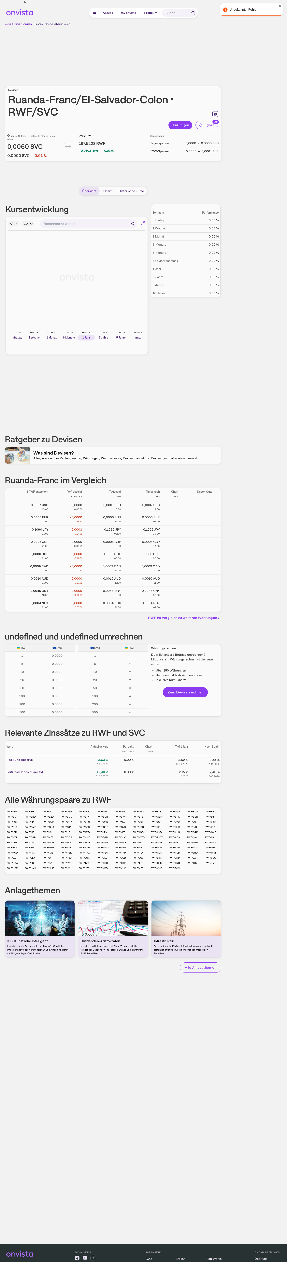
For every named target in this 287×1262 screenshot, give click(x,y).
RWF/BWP (120, 816)
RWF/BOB (102, 816)
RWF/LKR (156, 857)
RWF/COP (66, 837)
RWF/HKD (174, 827)
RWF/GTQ (84, 827)
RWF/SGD (120, 857)
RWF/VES (138, 868)
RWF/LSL (210, 837)
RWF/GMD (30, 827)
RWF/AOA (84, 811)
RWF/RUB (174, 852)
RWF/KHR (174, 832)
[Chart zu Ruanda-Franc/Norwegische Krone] (175, 604)
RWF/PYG (84, 852)
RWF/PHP (120, 852)
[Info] (14, 223)
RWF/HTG (138, 827)
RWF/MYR (102, 842)
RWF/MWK (85, 842)
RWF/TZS (84, 863)
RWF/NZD (120, 847)
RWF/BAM (102, 837)
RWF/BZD (48, 816)
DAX (149, 1259)
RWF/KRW (12, 863)
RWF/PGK (66, 852)
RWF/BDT (12, 816)
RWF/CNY (66, 821)
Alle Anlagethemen (200, 967)
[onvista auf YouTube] (85, 1259)
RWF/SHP (174, 857)
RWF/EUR (192, 821)
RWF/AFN (12, 811)
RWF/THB (102, 863)
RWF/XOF (12, 821)
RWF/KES (48, 837)
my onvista (128, 13)
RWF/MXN (210, 842)
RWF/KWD (139, 837)
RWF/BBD (30, 816)
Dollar (180, 1259)
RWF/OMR (210, 847)
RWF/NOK (192, 847)
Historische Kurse (131, 191)
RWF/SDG (210, 857)
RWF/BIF (210, 816)
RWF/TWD (102, 847)
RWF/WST (210, 852)
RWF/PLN (138, 852)
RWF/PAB (48, 852)
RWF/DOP (156, 821)
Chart (107, 191)
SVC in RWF (85, 136)
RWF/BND (174, 816)
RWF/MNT (30, 847)
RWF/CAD (192, 832)
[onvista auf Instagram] (93, 1259)
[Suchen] (193, 12)
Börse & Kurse (12, 23)
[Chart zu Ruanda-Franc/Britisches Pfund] (175, 543)
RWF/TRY (192, 863)
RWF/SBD (192, 852)
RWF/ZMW (157, 837)
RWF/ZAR (192, 857)
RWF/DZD (66, 811)
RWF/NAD (66, 847)
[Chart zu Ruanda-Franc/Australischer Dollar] (175, 580)
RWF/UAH (30, 868)
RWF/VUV (120, 868)
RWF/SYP (66, 863)
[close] (281, 6)
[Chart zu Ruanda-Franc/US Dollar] (175, 506)
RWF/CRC (84, 821)
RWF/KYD (156, 832)
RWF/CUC (120, 837)
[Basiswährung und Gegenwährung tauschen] (68, 146)
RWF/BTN (84, 816)
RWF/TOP (120, 863)
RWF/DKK (102, 821)
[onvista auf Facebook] (77, 1259)
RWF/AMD (120, 811)
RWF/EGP (30, 811)
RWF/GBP (156, 816)
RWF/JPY (102, 832)
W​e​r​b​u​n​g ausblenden (147, 53)
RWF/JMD (84, 832)
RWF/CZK (156, 863)
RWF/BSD (192, 811)
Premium (150, 13)
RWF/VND (156, 868)
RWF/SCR (84, 857)
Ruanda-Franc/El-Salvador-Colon (52, 23)
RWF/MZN (192, 842)
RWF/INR (192, 827)
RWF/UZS (84, 868)
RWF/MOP (48, 842)
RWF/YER (120, 832)
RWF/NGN (156, 847)
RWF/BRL (138, 816)
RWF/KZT (12, 837)
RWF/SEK (29, 857)
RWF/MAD (138, 842)
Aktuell (108, 13)
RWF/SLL (102, 857)
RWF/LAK (192, 837)
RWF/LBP (12, 842)
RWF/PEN (102, 852)
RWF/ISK (47, 832)
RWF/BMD (66, 816)
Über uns (261, 1259)
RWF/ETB (156, 811)
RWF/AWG (138, 811)
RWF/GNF (102, 827)
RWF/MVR (120, 842)
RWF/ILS (65, 832)
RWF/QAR (30, 837)
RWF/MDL (12, 847)
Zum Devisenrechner (185, 692)
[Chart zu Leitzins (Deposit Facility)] (149, 773)
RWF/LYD (29, 842)
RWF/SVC (174, 821)
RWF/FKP (210, 821)
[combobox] (88, 223)
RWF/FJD (12, 827)
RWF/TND (174, 863)
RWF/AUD (174, 811)
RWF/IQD (12, 832)
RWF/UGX (12, 868)
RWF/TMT (210, 863)
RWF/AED (120, 821)
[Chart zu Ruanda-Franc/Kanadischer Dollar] (175, 567)
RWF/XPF (29, 821)
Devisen (27, 23)
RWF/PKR (30, 852)
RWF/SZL (48, 863)
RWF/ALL (48, 811)
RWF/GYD (120, 827)
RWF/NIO (138, 847)
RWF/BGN (192, 816)
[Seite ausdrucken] (215, 114)
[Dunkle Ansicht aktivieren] (25, 2)
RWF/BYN (174, 868)
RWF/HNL (156, 827)
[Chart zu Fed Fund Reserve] (149, 761)
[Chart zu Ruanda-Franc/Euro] (175, 518)
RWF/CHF (48, 857)
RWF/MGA (66, 842)
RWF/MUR (156, 842)
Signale (209, 125)
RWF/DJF (138, 821)
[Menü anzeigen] (94, 13)
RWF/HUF (48, 868)
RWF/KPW (174, 847)
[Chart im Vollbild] (142, 223)
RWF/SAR (12, 857)
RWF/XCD (12, 852)
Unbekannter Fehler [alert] (244, 9)
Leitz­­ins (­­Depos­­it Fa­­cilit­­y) (25, 772)
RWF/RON (156, 852)
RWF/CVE (210, 832)
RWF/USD (102, 868)
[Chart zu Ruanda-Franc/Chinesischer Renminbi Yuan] (175, 592)
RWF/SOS (138, 857)
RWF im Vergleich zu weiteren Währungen (182, 617)
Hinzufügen (180, 125)
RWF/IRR (29, 832)
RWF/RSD (66, 857)
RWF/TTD (138, 863)
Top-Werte (214, 1259)
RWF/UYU (66, 868)
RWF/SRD (30, 863)
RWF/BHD (210, 811)
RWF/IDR (210, 827)
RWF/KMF (84, 837)
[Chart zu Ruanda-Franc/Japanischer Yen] (175, 531)
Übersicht (89, 191)
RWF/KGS (174, 837)
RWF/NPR (84, 847)
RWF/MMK (48, 847)
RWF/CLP (48, 821)
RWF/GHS (48, 827)
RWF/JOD (138, 832)
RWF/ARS (102, 811)
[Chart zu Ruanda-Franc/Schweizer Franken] (175, 555)
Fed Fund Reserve (20, 760)
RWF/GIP (66, 827)
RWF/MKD (174, 842)
